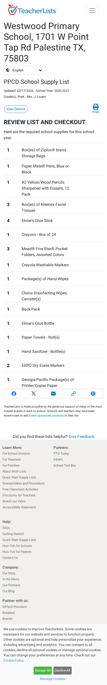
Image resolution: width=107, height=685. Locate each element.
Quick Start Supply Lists (19, 477)
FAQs (6, 528)
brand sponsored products (46, 415)
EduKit (58, 459)
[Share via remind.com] (93, 393)
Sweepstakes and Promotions (23, 483)
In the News (10, 579)
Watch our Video (14, 501)
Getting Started (13, 534)
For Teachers (11, 459)
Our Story (8, 573)
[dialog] (53, 654)
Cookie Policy (13, 660)
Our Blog (8, 591)
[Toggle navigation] (92, 10)
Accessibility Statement (19, 507)
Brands (7, 619)
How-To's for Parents (17, 552)
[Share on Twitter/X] (34, 393)
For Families (11, 465)
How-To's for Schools (17, 546)
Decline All (62, 670)
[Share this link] (73, 393)
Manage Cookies (52, 679)
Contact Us (10, 558)
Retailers (8, 613)
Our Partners (11, 585)
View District (15, 109)
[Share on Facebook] (14, 393)
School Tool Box (65, 465)
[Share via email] (53, 393)
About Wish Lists (14, 471)
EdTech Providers (14, 607)
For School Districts (16, 453)
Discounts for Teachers (19, 495)
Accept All (42, 670)
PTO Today (61, 453)
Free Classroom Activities (20, 489)
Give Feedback (81, 436)
